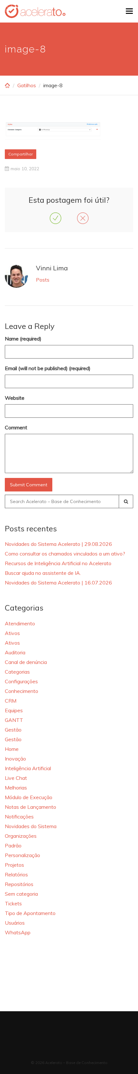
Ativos (12, 633)
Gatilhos (26, 85)
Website (14, 398)
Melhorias (16, 787)
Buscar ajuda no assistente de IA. (43, 573)
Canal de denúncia (26, 662)
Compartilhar (20, 154)
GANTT (14, 720)
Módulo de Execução (28, 797)
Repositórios (19, 884)
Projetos (14, 865)
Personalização (22, 855)
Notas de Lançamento (30, 807)
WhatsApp (17, 932)
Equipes (14, 710)
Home (12, 749)
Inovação (15, 758)
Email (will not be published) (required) (48, 368)
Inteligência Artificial (28, 768)
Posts (42, 279)
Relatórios (16, 874)
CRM (10, 700)
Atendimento (20, 623)
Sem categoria (21, 894)
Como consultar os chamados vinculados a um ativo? (65, 553)
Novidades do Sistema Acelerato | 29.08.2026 (58, 544)
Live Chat (16, 778)
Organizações (21, 836)
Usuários (15, 923)
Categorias (17, 671)
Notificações (19, 816)
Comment (16, 427)
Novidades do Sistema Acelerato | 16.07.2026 (58, 582)
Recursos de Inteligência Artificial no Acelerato (58, 563)
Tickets (13, 903)
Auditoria (15, 652)
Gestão (13, 729)
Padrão (13, 845)
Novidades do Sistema (30, 826)
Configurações (21, 681)
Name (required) (23, 338)
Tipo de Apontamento (30, 913)
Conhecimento (21, 691)
